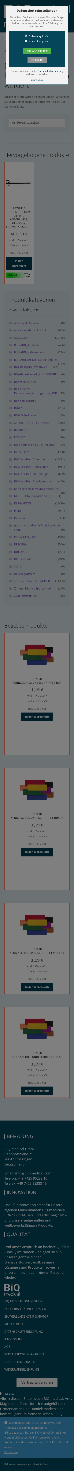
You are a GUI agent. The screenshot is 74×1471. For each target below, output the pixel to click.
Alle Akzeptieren (37, 51)
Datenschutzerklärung (50, 71)
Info (46, 36)
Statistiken (35, 41)
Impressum (37, 80)
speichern (37, 60)
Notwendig (35, 36)
